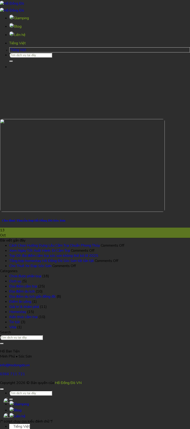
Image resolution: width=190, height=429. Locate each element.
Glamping (21, 18)
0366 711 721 (12, 374)
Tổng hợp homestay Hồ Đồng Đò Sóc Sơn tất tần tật (51, 260)
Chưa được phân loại (25, 276)
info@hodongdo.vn (15, 365)
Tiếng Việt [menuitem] (18, 50)
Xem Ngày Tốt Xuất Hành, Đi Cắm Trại (39, 250)
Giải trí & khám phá (24, 306)
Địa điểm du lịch (22, 291)
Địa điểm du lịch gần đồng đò (32, 296)
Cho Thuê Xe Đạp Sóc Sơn (30, 265)
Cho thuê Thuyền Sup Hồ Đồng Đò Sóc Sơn (33, 220)
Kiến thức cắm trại (23, 316)
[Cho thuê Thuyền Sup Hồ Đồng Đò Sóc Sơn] (82, 210)
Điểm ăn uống (20, 301)
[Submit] (11, 61)
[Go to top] (2, 389)
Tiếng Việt (18, 43)
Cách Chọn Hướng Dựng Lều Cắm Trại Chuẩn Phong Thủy (54, 245)
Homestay (17, 311)
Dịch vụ (15, 281)
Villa (12, 327)
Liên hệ (19, 34)
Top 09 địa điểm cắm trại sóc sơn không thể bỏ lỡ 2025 (53, 255)
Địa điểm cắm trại (23, 286)
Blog (18, 26)
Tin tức (14, 322)
